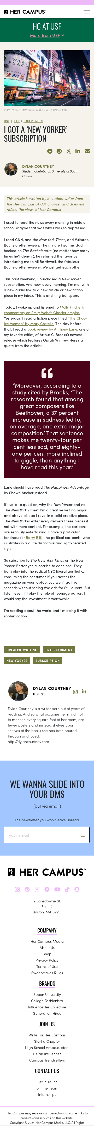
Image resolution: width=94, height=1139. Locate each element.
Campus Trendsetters (47, 1060)
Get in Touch (47, 1081)
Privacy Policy (47, 960)
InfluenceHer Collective (47, 1006)
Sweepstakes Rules (47, 972)
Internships (47, 1094)
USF (6, 121)
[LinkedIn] (78, 151)
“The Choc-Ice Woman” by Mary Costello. (45, 320)
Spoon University (47, 994)
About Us (47, 947)
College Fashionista (47, 1000)
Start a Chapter (47, 1041)
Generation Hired (47, 1013)
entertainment (59, 649)
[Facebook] (49, 151)
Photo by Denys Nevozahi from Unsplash (35, 110)
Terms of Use (47, 966)
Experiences (33, 121)
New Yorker (17, 660)
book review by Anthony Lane (51, 329)
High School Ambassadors (47, 1047)
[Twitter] (68, 151)
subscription (48, 660)
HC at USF (47, 26)
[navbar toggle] (87, 12)
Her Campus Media (47, 941)
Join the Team (47, 1088)
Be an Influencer (47, 1053)
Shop (47, 953)
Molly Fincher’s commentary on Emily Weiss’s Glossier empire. (44, 309)
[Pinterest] (59, 151)
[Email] (87, 151)
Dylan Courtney (38, 166)
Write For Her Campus (47, 1034)
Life (17, 121)
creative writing (22, 649)
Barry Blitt (34, 537)
